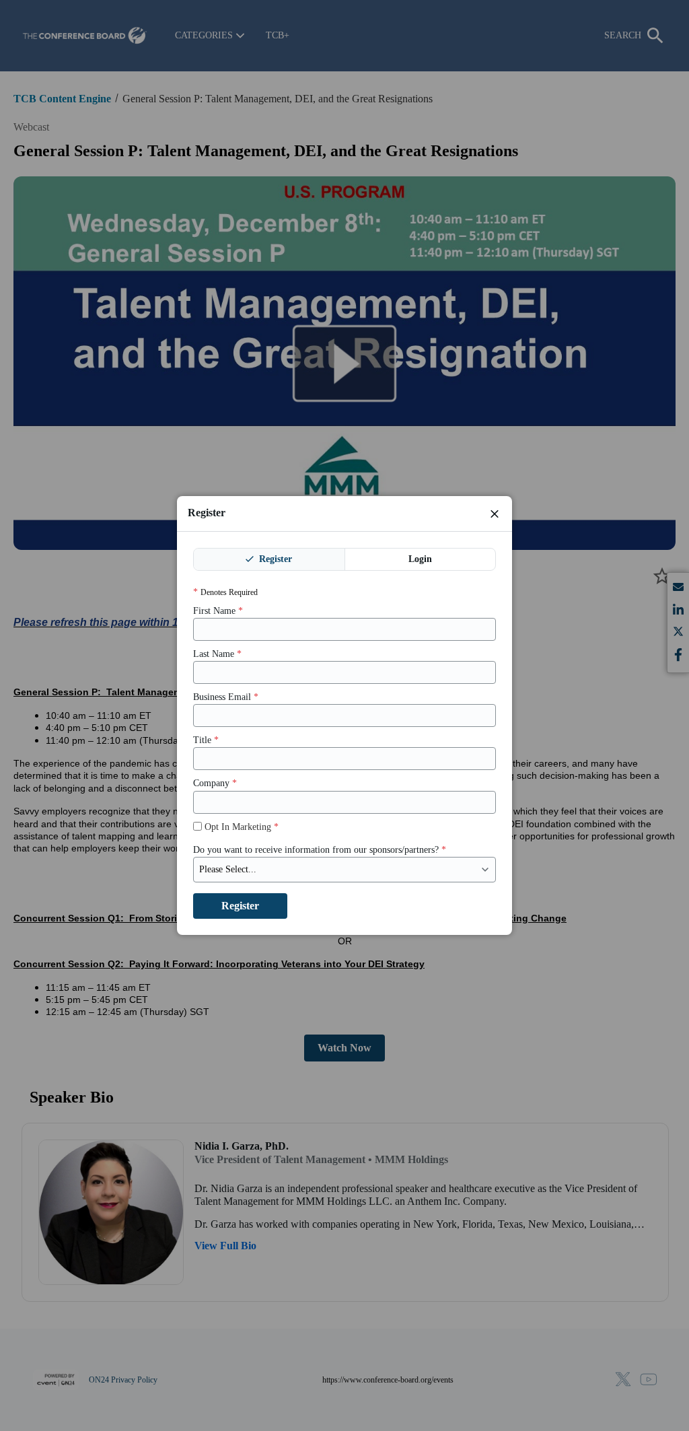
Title (206, 740)
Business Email (225, 697)
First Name (218, 611)
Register (274, 559)
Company (215, 783)
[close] (494, 513)
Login (420, 559)
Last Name (217, 654)
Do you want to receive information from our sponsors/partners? (319, 850)
